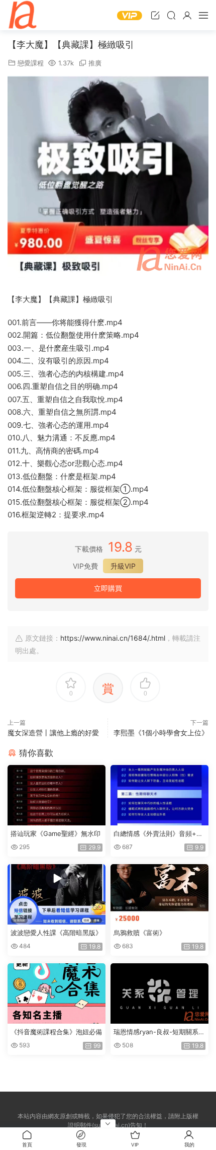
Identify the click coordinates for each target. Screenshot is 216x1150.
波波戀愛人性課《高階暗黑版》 (56, 933)
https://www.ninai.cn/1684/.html (112, 638)
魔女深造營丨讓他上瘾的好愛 (53, 732)
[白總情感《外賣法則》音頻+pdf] (159, 795)
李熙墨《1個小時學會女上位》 (161, 732)
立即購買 (108, 588)
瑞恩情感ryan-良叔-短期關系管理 (159, 1032)
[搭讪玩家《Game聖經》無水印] (56, 795)
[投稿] (155, 15)
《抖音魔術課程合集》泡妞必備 (56, 1032)
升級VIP (123, 566)
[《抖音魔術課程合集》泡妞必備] (56, 993)
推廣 (94, 63)
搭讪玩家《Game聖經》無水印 (55, 833)
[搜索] (171, 15)
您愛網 (23, 15)
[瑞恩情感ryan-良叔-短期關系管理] (159, 993)
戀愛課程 (31, 63)
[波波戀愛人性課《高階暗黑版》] (56, 894)
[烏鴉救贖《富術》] (159, 894)
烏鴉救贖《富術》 (140, 933)
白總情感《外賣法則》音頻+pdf (159, 833)
